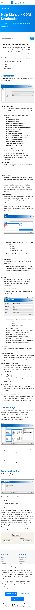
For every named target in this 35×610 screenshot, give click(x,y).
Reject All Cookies (17, 599)
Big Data (30, 7)
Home (2, 7)
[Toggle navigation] (32, 38)
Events (2, 561)
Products (7, 7)
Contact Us (3, 563)
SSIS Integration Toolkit (15, 7)
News (2, 559)
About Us (3, 557)
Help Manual (24, 7)
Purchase (21, 559)
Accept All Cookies (11, 593)
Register (24, 557)
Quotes (20, 563)
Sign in (20, 557)
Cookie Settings (25, 593)
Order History (22, 561)
